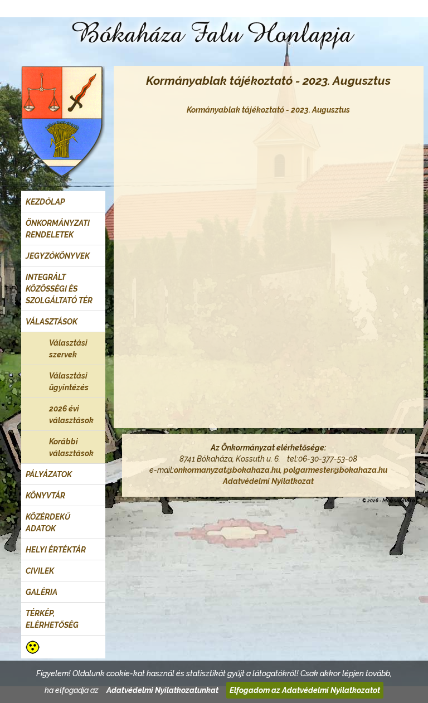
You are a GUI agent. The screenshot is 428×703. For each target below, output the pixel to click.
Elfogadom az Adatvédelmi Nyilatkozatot (305, 690)
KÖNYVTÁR (45, 495)
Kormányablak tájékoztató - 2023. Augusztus (268, 109)
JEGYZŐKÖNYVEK (58, 255)
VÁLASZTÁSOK (51, 321)
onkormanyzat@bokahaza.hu (227, 470)
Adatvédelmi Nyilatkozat (268, 481)
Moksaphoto (398, 500)
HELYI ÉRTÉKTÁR (56, 549)
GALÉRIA (41, 592)
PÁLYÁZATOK (49, 474)
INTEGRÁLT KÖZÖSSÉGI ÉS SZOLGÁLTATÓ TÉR (59, 289)
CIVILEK (40, 570)
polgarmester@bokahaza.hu (335, 470)
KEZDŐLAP (45, 201)
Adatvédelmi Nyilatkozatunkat (162, 690)
